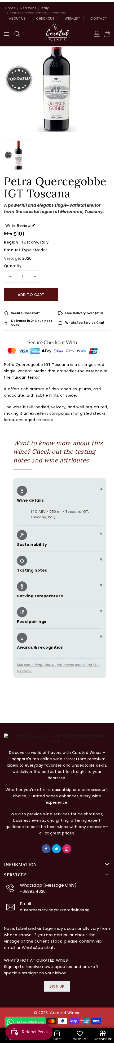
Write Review (17, 225)
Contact (98, 18)
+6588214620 (33, 891)
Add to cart (31, 294)
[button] (17, 34)
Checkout (45, 18)
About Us (17, 18)
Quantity (12, 266)
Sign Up (57, 986)
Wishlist (72, 18)
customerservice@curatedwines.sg (55, 910)
